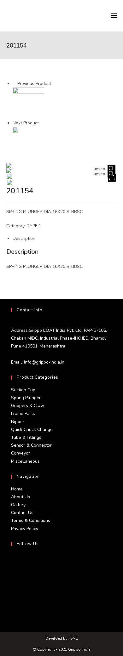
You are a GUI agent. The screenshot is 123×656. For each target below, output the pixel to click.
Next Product (26, 123)
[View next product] (42, 123)
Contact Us (22, 513)
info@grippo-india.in (43, 362)
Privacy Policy (24, 529)
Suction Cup (23, 390)
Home (17, 489)
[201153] (28, 103)
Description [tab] (24, 238)
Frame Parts (23, 413)
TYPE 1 (34, 226)
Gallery (18, 505)
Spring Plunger (26, 398)
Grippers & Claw (27, 406)
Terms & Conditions (30, 520)
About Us (20, 497)
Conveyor (20, 453)
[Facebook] (12, 575)
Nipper (17, 422)
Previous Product (34, 84)
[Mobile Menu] (114, 16)
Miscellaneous (25, 461)
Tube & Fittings (26, 437)
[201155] (28, 142)
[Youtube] (12, 605)
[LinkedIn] (12, 590)
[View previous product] (14, 84)
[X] (12, 560)
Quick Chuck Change (32, 430)
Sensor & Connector (31, 445)
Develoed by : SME (61, 638)
